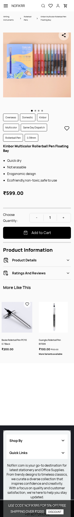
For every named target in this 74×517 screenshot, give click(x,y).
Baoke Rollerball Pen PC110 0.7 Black (14, 342)
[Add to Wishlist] (67, 128)
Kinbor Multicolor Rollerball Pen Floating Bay (53, 18)
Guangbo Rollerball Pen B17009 (50, 342)
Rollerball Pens (27, 18)
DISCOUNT (54, 512)
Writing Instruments (8, 18)
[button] (49, 6)
